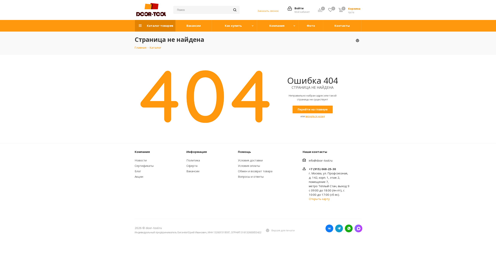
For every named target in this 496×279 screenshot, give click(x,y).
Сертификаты (144, 166)
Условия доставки (250, 160)
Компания (142, 152)
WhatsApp (349, 228)
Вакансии (192, 171)
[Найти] (234, 10)
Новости (141, 160)
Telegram (339, 228)
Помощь (244, 152)
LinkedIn (358, 228)
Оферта (191, 166)
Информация (196, 152)
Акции (139, 176)
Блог (138, 171)
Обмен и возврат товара (255, 171)
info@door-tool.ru (320, 160)
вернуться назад (315, 116)
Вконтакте (329, 228)
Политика (193, 160)
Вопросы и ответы (251, 176)
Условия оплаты (249, 166)
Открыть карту (319, 199)
